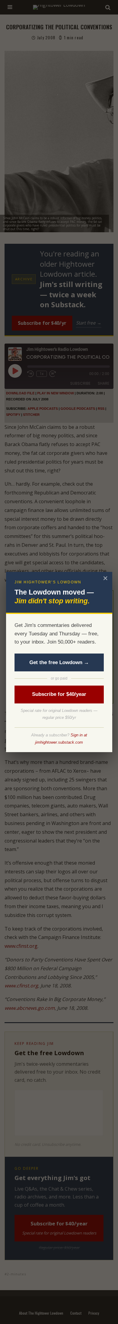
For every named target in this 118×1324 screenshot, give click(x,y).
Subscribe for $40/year (59, 694)
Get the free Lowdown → (59, 662)
